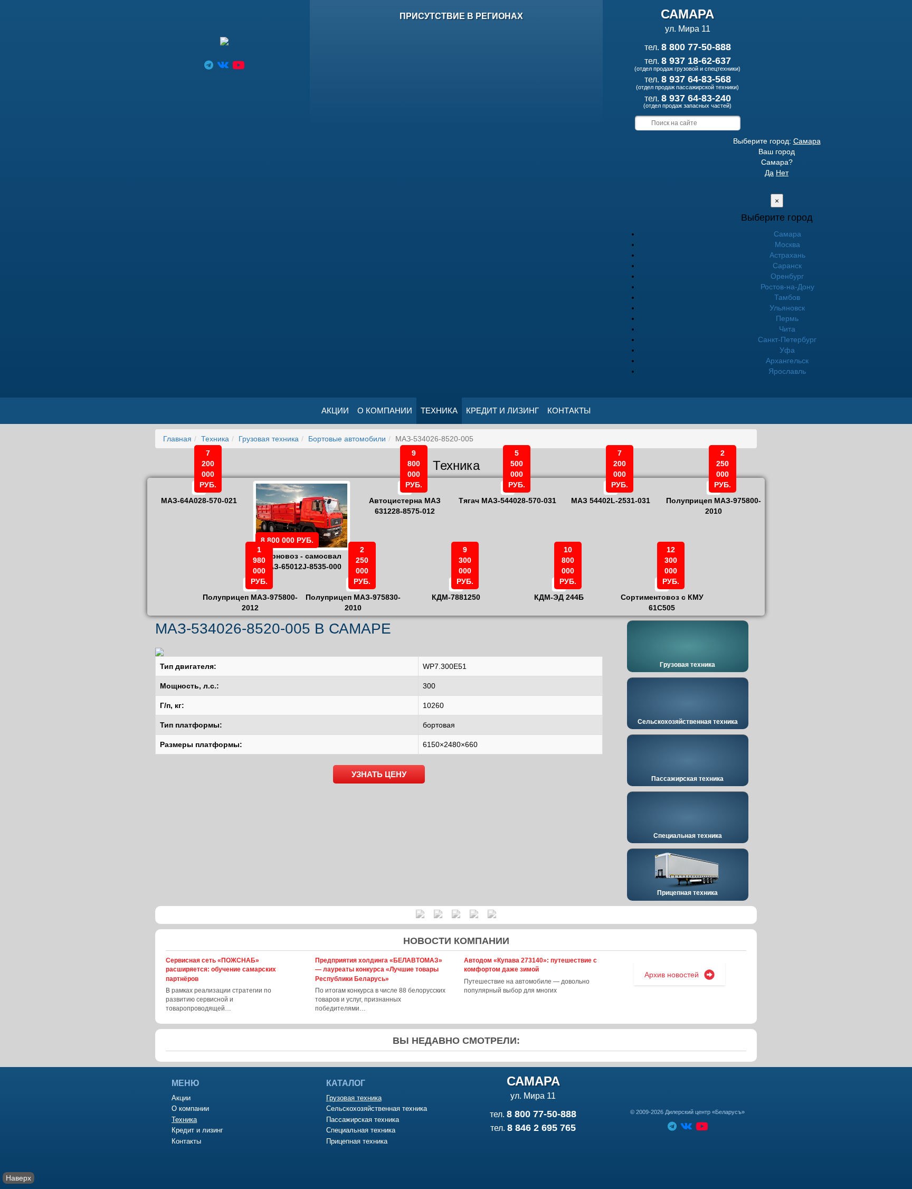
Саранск (787, 265)
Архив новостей (671, 974)
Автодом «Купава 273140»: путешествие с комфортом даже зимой (530, 965)
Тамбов (787, 297)
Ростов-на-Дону (787, 286)
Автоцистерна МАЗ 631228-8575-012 (405, 498)
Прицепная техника (687, 893)
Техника (439, 410)
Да (769, 172)
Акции (335, 410)
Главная (177, 439)
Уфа (787, 350)
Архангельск (787, 360)
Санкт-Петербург (787, 339)
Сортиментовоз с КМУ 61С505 (662, 595)
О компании (384, 410)
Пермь (787, 318)
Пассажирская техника (687, 778)
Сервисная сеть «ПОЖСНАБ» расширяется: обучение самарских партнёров (221, 969)
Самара (807, 141)
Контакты (569, 410)
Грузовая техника (269, 439)
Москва (787, 244)
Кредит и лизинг (502, 410)
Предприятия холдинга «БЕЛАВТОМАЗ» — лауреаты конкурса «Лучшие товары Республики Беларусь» (378, 969)
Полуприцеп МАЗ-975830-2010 (353, 595)
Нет (782, 172)
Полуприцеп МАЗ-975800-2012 (250, 595)
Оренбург (787, 276)
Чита (787, 329)
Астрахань (787, 255)
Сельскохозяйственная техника (688, 721)
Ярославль (787, 371)
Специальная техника (687, 835)
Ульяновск (787, 308)
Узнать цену (379, 774)
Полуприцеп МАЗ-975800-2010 (713, 498)
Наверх (18, 1178)
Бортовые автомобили (347, 439)
